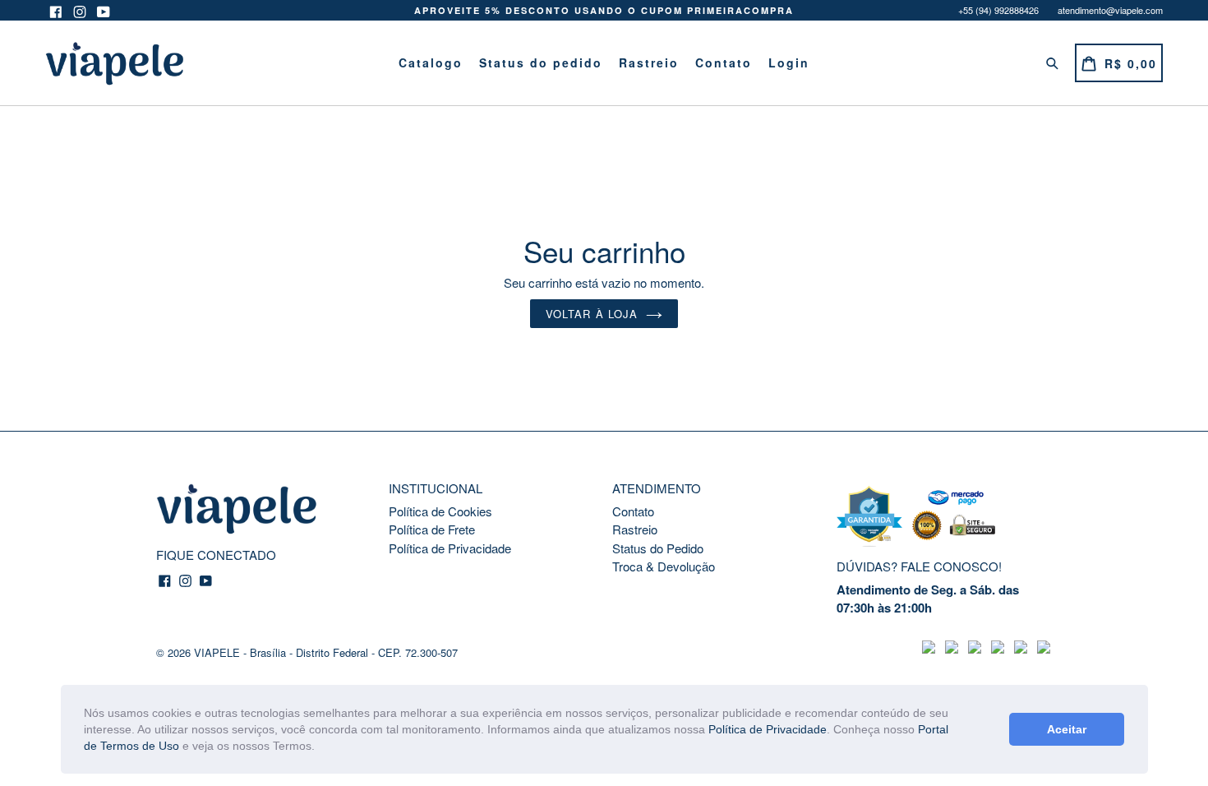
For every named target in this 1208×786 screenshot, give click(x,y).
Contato (723, 62)
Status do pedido (540, 62)
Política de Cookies (440, 511)
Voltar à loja (592, 313)
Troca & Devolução (663, 566)
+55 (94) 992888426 (998, 9)
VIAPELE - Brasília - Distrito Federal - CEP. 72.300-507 (326, 652)
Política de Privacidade (767, 729)
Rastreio (649, 62)
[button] (320, 747)
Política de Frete (432, 529)
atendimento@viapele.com (1110, 9)
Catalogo (431, 62)
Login (788, 62)
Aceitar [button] (1066, 729)
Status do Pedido (657, 548)
